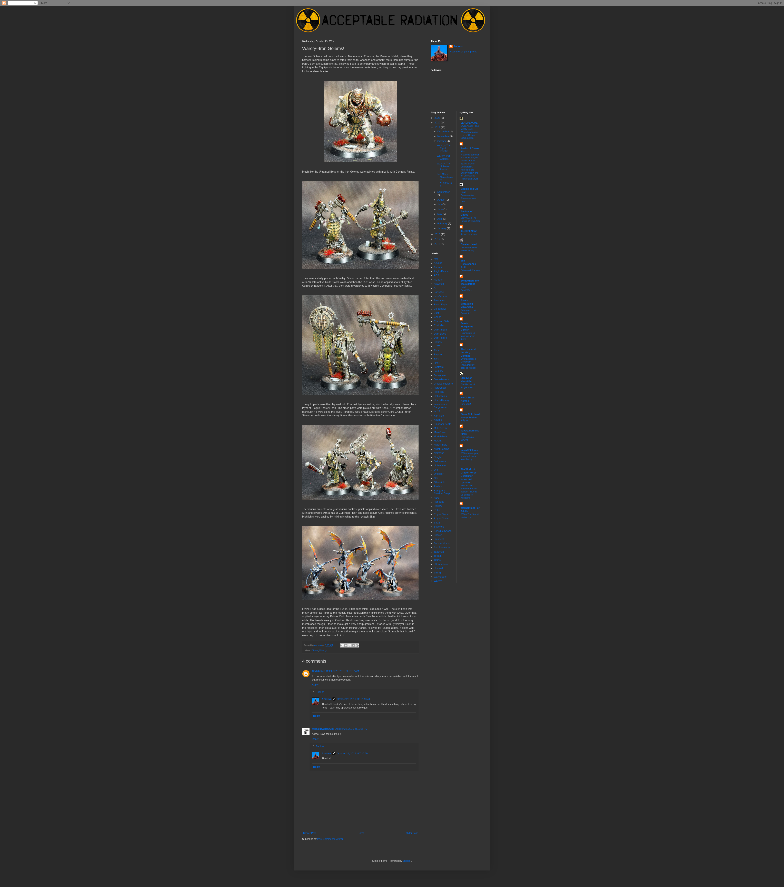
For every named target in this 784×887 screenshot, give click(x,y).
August (441, 199)
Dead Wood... (467, 290)
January (442, 228)
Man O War (440, 432)
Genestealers (441, 379)
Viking (437, 572)
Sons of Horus (442, 543)
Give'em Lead (469, 244)
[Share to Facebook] (353, 645)
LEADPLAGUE (469, 122)
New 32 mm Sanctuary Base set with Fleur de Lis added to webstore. (469, 491)
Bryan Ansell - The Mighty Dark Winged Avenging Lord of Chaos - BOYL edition (470, 132)
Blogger (407, 860)
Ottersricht (439, 482)
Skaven (438, 535)
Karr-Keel (439, 415)
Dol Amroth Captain (470, 270)
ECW (437, 346)
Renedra (439, 501)
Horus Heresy (441, 400)
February (442, 223)
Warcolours (440, 576)
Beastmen (439, 300)
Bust (436, 313)
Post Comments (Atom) (330, 839)
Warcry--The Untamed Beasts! (444, 166)
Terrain (438, 555)
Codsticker (318, 671)
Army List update (469, 234)
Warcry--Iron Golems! (444, 157)
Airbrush (438, 267)
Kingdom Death (442, 424)
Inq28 (437, 411)
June (440, 209)
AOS (436, 275)
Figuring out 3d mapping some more (468, 336)
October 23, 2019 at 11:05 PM (351, 728)
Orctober (438, 473)
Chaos (315, 650)
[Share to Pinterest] (357, 645)
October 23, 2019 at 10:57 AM (342, 671)
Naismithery (440, 444)
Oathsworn (440, 461)
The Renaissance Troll (468, 264)
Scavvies (439, 526)
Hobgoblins (440, 396)
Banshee (439, 292)
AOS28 (438, 279)
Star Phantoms (442, 547)
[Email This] (342, 645)
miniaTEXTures (469, 450)
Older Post (412, 833)
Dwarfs (438, 342)
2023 (437, 117)
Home (361, 833)
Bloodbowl (440, 308)
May (440, 214)
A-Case (438, 263)
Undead (438, 568)
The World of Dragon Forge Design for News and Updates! (469, 476)
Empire (438, 354)
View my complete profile (463, 51)
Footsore (439, 367)
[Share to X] (349, 645)
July (439, 204)
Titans (437, 560)
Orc (436, 469)
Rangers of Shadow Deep (442, 492)
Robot (437, 510)
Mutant (437, 440)
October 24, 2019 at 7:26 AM (352, 753)
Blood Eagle (441, 304)
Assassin (439, 283)
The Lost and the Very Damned (468, 352)
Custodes (439, 325)
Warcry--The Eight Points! (444, 148)
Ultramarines (441, 564)
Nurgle (437, 457)
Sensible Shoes (442, 531)
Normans (439, 453)
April (440, 218)
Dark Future (440, 337)
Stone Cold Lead (470, 414)
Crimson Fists (441, 321)
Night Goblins (441, 449)
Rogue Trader (441, 518)
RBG (436, 497)
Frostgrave (440, 375)
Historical (439, 391)
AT (435, 288)
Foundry (438, 371)
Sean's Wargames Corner (467, 326)
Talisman (439, 551)
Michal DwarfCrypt (323, 728)
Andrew (326, 699)
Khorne (438, 419)
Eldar (437, 350)
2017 (437, 239)
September (443, 192)
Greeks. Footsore (443, 383)
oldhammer (440, 465)
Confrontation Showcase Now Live (468, 198)
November (443, 136)
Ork (436, 478)
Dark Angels (440, 329)
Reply (315, 684)
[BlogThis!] (346, 645)
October (442, 141)
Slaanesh (439, 539)
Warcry (323, 650)
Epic (436, 358)
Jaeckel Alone (469, 231)
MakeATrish (440, 428)
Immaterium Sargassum (440, 406)
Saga (437, 522)
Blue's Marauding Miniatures (467, 303)
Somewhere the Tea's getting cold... (470, 284)
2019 (437, 127)
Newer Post (309, 833)
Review (438, 505)
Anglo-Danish (441, 271)
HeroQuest (440, 387)
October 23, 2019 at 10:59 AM (353, 699)
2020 (437, 122)
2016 (437, 244)
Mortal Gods (440, 436)
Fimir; (437, 362)
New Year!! (466, 404)
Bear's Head (441, 296)
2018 (437, 234)
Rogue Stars (441, 514)
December (443, 131)
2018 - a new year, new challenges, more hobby (470, 456)
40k (436, 258)
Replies (320, 692)
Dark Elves (440, 333)
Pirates (438, 486)
